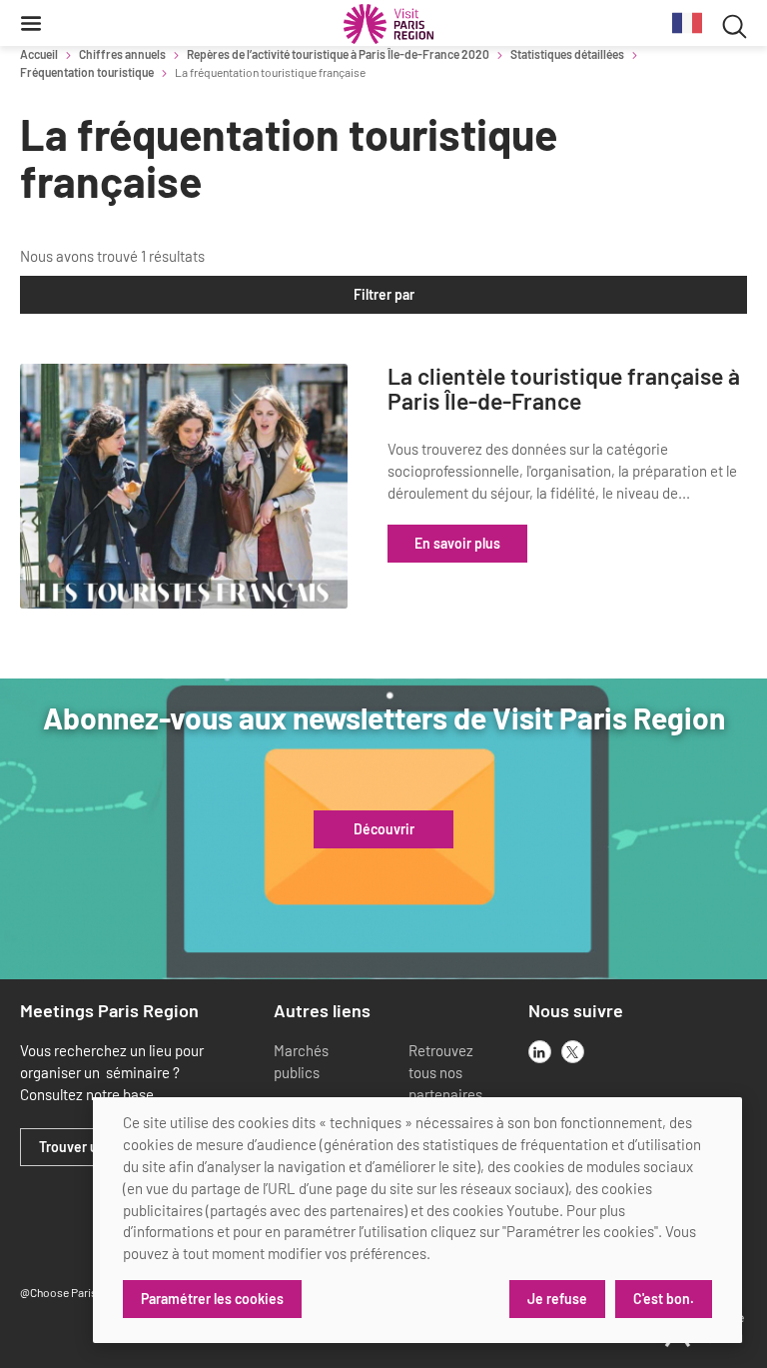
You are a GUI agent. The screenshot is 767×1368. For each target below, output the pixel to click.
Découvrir (384, 829)
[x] (572, 1051)
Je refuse (557, 1298)
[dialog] (417, 1220)
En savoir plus (457, 543)
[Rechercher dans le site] (734, 23)
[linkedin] (539, 1051)
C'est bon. (663, 1298)
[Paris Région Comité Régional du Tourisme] (388, 24)
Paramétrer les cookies (212, 1298)
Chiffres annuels (122, 54)
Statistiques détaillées (567, 54)
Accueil (39, 54)
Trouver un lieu (85, 1147)
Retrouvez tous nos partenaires (445, 1072)
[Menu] (31, 23)
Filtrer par (384, 294)
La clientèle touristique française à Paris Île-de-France (563, 389)
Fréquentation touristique (87, 72)
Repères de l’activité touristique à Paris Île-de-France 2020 (338, 54)
